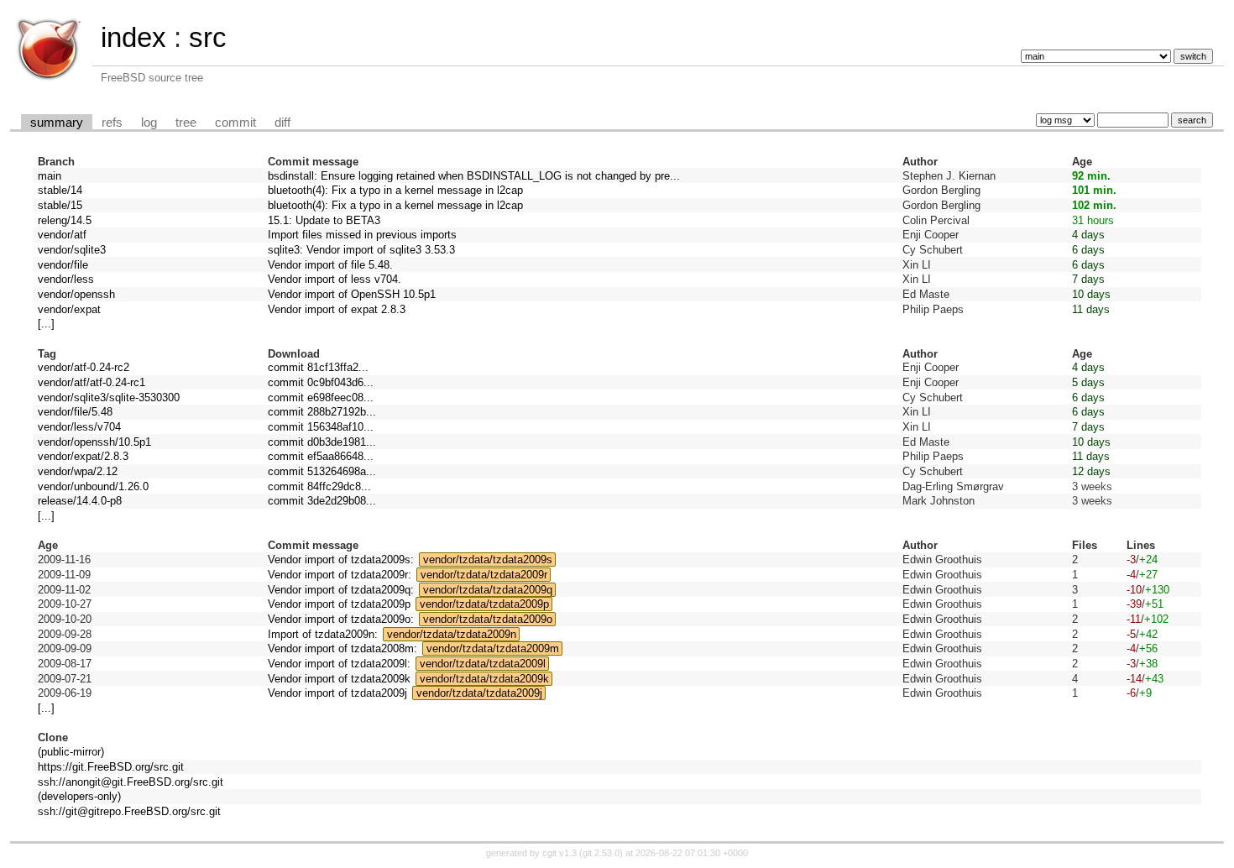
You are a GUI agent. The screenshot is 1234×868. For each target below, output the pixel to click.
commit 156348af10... (321, 427)
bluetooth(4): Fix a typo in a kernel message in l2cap (395, 190)
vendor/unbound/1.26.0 (93, 486)
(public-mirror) (71, 751)
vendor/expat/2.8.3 (83, 456)
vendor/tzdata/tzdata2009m (492, 648)
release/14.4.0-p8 (80, 500)
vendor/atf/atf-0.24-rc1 (91, 382)
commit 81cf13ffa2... (318, 367)
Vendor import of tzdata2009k (339, 678)
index (133, 37)
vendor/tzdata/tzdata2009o (487, 619)
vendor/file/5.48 (75, 411)
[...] (46, 323)
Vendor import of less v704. (334, 279)
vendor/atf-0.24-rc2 (83, 367)
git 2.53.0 (601, 853)
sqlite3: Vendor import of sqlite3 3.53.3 (361, 249)
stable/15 (60, 205)
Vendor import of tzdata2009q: (341, 589)
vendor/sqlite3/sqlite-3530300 (109, 397)
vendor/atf (62, 234)
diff (282, 122)
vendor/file (63, 265)
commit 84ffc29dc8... (319, 486)
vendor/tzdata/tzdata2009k (484, 678)
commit (235, 122)
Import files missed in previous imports (362, 234)
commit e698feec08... (321, 397)
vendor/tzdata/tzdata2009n (451, 634)
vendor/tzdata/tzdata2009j (479, 693)
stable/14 (60, 190)
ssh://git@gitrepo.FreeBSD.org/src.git (129, 811)
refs (112, 122)
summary (56, 122)
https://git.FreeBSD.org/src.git (111, 767)
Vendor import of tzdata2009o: (341, 619)
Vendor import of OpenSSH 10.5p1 (352, 294)
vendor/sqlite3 (72, 249)
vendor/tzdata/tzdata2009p (484, 604)
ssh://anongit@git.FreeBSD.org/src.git (130, 782)
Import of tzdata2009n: (323, 634)
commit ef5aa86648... (321, 456)
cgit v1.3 (559, 853)
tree (185, 122)
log (149, 122)
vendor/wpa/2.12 (78, 471)
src (208, 37)
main (49, 176)
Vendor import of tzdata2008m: (342, 648)
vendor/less (66, 279)
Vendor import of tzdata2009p (339, 604)
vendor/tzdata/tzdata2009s (487, 559)
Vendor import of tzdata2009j (337, 693)
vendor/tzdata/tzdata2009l (483, 663)
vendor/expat (69, 309)
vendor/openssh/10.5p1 (94, 442)
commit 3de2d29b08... (322, 500)
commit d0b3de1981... (322, 442)
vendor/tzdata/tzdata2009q (487, 589)
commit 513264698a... (322, 471)
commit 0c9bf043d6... (321, 382)
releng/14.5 (65, 220)
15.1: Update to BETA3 (324, 220)
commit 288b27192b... (322, 411)
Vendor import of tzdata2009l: (339, 663)
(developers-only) (79, 796)
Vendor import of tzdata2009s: (341, 559)
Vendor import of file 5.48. (330, 265)
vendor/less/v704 (79, 427)
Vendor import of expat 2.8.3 (336, 309)
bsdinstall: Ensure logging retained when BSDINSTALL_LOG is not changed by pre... (474, 176)
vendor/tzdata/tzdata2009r (484, 574)
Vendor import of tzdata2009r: (339, 574)
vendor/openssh (76, 294)
